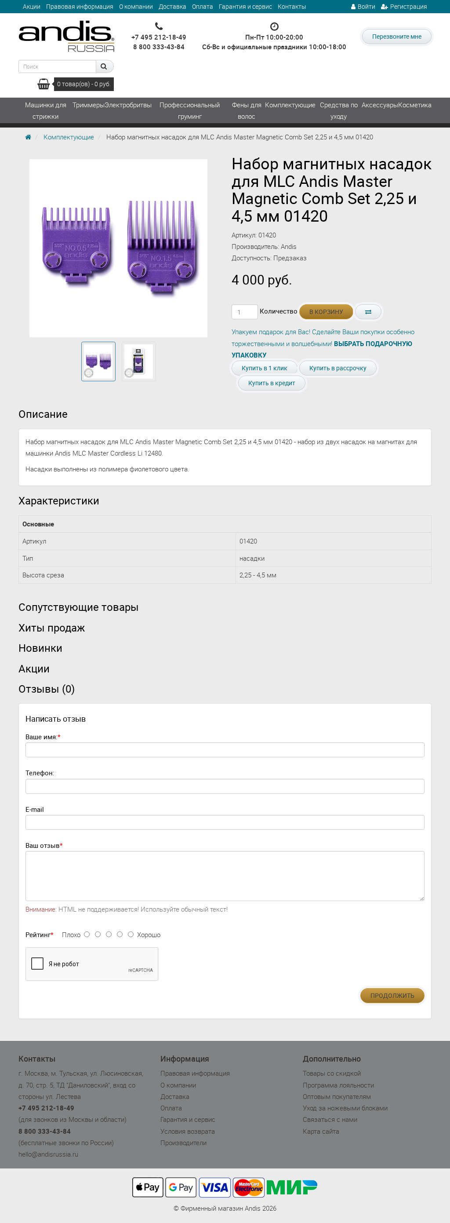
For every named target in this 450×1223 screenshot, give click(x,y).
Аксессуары (380, 104)
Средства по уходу (339, 110)
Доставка (172, 6)
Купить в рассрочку (338, 368)
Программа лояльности (338, 1085)
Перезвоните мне (396, 36)
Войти (366, 6)
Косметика (415, 104)
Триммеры (89, 104)
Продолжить (392, 995)
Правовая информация (79, 6)
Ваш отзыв (42, 845)
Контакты (292, 6)
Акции (31, 6)
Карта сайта (321, 1131)
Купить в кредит (271, 383)
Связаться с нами (330, 1119)
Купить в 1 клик (264, 368)
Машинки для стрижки (45, 110)
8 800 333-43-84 (159, 46)
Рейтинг (38, 934)
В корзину (326, 311)
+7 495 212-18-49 (158, 37)
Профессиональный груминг (190, 110)
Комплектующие (290, 104)
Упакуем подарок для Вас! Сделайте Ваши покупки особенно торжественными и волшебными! (323, 343)
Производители (183, 1142)
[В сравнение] (368, 311)
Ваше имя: (41, 736)
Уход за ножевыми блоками (345, 1107)
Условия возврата (187, 1131)
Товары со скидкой (332, 1073)
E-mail (34, 809)
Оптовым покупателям (337, 1096)
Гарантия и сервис (245, 6)
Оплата (202, 6)
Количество (279, 311)
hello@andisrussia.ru (48, 1154)
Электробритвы (128, 104)
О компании (136, 6)
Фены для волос (246, 110)
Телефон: (39, 772)
